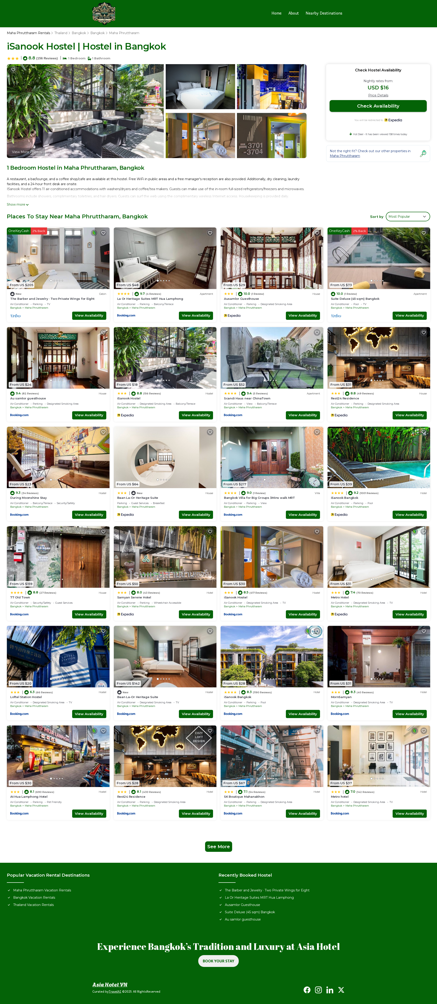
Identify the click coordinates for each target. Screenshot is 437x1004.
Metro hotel (340, 796)
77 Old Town (20, 597)
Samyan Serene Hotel (134, 597)
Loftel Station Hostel (26, 697)
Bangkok (79, 33)
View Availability (89, 315)
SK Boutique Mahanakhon (244, 796)
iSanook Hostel (128, 398)
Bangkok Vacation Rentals (34, 898)
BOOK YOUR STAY (218, 961)
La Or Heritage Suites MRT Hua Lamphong (150, 298)
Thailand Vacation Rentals (33, 905)
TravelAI (115, 991)
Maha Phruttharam (124, 33)
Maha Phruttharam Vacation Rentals (42, 890)
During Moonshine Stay (28, 497)
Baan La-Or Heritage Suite (137, 497)
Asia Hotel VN (109, 984)
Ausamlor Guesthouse (241, 298)
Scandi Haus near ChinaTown (247, 398)
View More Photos (27, 152)
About (293, 13)
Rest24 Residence (345, 398)
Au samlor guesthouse (28, 398)
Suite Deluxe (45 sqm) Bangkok (355, 298)
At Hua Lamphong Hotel (29, 796)
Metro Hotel (340, 597)
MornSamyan (341, 697)
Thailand (60, 33)
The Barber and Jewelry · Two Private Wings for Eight (52, 298)
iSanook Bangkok (344, 497)
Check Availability (378, 106)
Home (277, 13)
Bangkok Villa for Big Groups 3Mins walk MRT (259, 497)
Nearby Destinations (324, 13)
